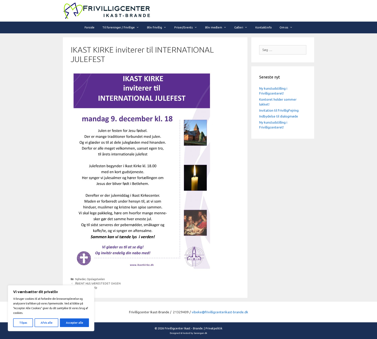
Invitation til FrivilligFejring (279, 110)
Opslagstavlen (96, 279)
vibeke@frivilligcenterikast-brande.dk (220, 312)
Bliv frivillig (154, 27)
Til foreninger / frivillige (118, 27)
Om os (284, 27)
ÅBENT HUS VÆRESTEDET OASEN (98, 283)
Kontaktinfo (263, 27)
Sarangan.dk (200, 333)
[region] (51, 308)
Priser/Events (183, 27)
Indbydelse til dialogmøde (278, 116)
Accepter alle (74, 322)
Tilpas (23, 322)
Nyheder (80, 279)
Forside (89, 27)
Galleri (238, 27)
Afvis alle (46, 322)
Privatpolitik (213, 328)
